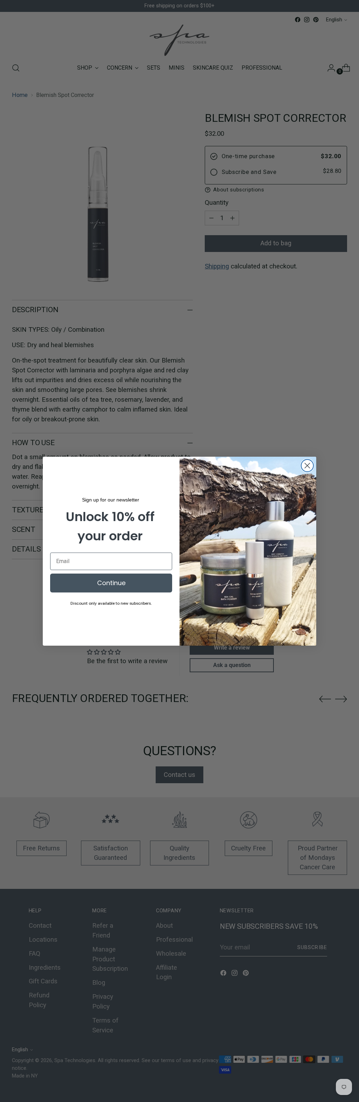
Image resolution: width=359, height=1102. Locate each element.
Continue (111, 582)
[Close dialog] (307, 465)
